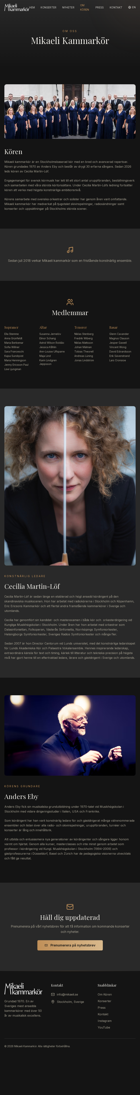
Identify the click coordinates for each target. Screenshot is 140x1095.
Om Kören (105, 994)
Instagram (105, 1021)
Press (100, 7)
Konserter (48, 7)
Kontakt (116, 7)
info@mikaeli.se (67, 994)
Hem (32, 7)
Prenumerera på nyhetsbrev (73, 945)
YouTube (104, 1027)
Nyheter (68, 7)
